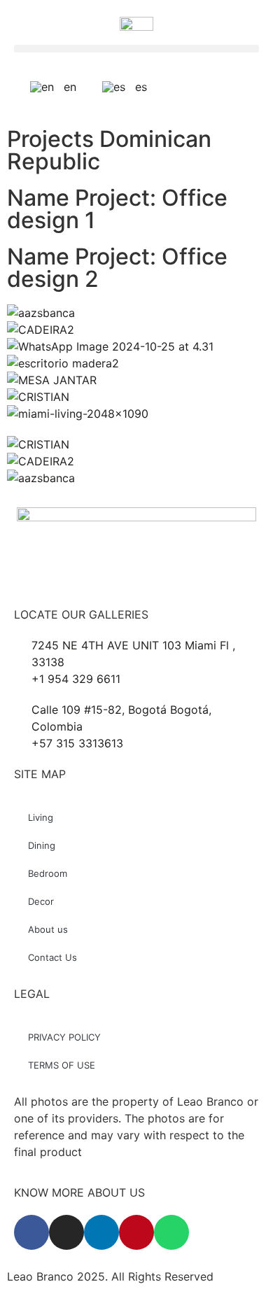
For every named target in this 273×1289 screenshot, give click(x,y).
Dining (41, 845)
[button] (136, 48)
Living (40, 817)
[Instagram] (66, 1232)
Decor (41, 901)
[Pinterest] (136, 1232)
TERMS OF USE (61, 1065)
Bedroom (47, 873)
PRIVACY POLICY (64, 1037)
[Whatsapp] (171, 1232)
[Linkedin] (101, 1232)
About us (48, 929)
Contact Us (52, 957)
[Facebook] (31, 1232)
